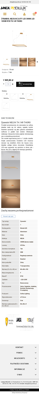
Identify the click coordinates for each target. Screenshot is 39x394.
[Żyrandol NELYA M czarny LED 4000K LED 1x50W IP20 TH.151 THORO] (22, 97)
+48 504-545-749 (26, 2)
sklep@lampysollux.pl (15, 2)
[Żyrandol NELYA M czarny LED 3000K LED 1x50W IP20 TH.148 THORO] (6, 97)
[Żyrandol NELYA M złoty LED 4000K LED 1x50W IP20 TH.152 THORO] (30, 97)
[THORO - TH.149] (6, 62)
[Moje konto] (24, 14)
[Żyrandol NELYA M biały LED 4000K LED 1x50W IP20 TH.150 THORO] (14, 97)
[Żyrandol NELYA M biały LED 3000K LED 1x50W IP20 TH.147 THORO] (6, 106)
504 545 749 (15, 383)
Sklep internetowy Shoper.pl (19, 392)
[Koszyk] (34, 14)
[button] (5, 14)
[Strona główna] (19, 8)
